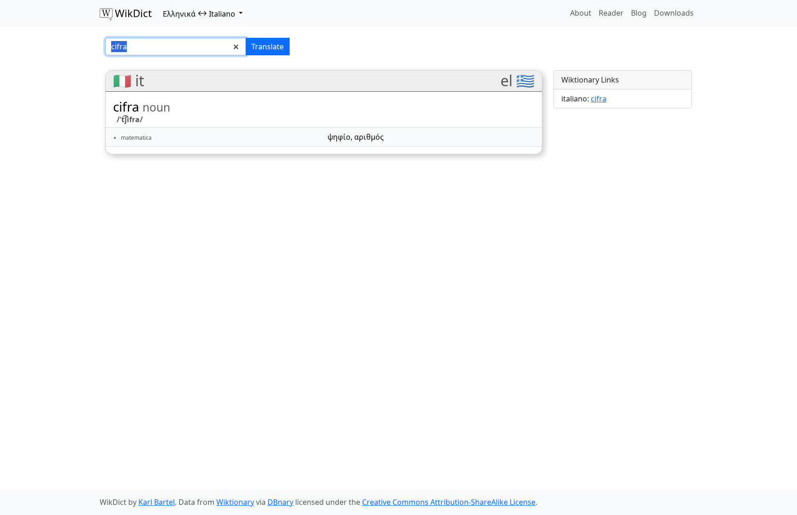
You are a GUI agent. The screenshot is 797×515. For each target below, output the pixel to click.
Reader (611, 13)
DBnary (280, 502)
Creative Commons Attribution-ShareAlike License (448, 502)
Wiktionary (235, 502)
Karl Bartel (156, 502)
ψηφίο (339, 137)
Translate (267, 46)
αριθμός (369, 137)
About (580, 13)
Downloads (674, 13)
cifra (599, 99)
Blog (639, 13)
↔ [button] (199, 13)
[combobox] (175, 46)
